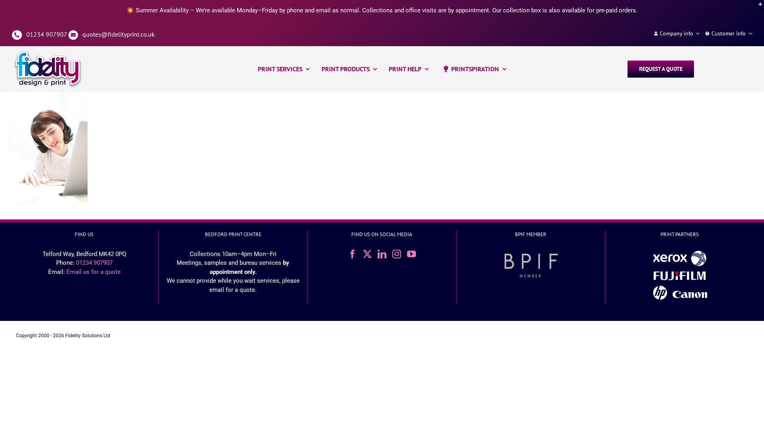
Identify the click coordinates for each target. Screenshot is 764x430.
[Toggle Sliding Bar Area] (757, 7)
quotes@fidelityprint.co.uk (118, 34)
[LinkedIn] (382, 254)
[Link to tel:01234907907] (17, 35)
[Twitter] (367, 254)
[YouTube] (411, 254)
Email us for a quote (93, 272)
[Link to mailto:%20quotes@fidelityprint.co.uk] (73, 35)
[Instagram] (396, 254)
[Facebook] (352, 254)
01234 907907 (46, 34)
